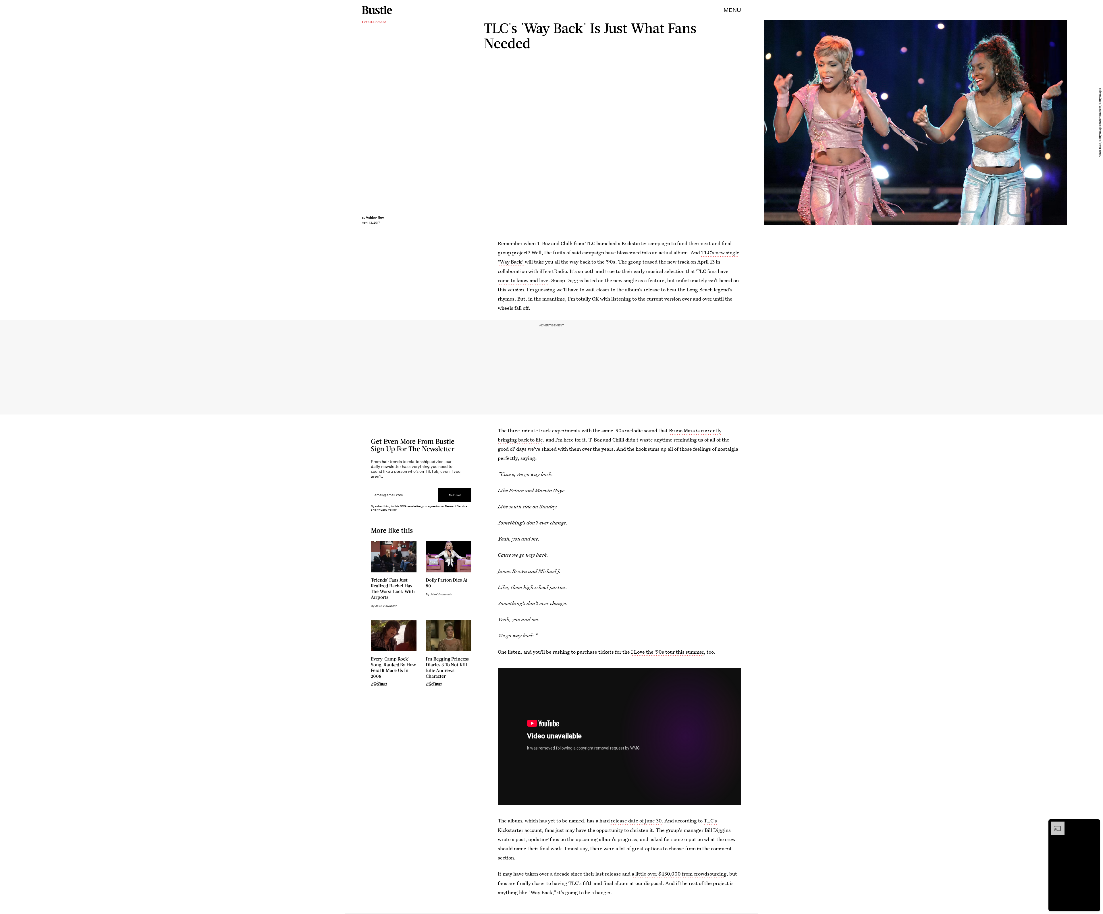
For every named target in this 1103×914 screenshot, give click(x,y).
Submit (455, 495)
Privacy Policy (387, 510)
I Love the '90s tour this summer (667, 651)
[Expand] (1054, 824)
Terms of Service (456, 506)
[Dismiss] (1093, 824)
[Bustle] (377, 10)
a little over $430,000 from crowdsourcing (679, 873)
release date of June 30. (636, 820)
